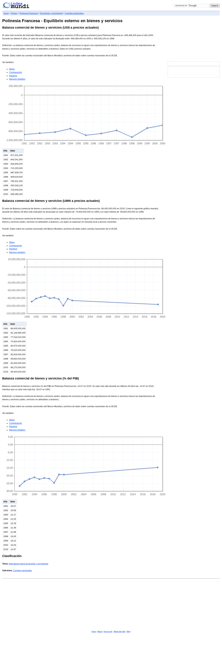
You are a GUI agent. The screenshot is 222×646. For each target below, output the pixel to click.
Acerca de (108, 631)
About (99, 631)
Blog (128, 631)
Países (14, 13)
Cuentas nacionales (74, 13)
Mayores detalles (17, 79)
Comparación (15, 72)
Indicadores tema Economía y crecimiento (28, 564)
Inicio (6, 13)
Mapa (12, 69)
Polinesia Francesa (29, 13)
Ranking (13, 76)
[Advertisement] (194, 38)
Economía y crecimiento (51, 13)
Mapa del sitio (119, 631)
